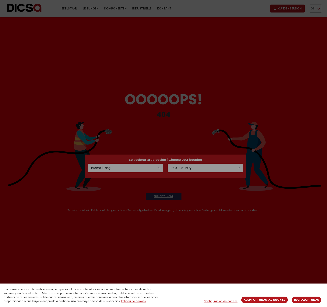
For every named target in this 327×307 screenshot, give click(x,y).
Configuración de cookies (220, 301)
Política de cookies (133, 301)
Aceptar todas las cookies (264, 300)
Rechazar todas (306, 300)
